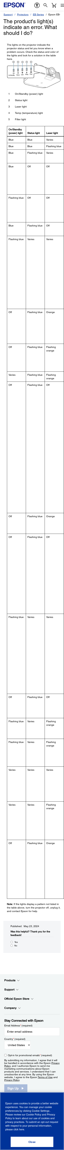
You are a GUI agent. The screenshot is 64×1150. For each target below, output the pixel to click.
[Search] (45, 5)
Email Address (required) (18, 1025)
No (15, 945)
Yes (16, 942)
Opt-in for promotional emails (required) (30, 1055)
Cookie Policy (33, 1114)
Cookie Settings (41, 1110)
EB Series (38, 14)
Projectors (22, 14)
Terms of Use (45, 1077)
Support (8, 14)
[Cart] (54, 5)
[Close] (32, 1142)
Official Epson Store (16, 998)
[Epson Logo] (15, 5)
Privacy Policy (11, 1080)
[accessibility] (37, 5)
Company (10, 1008)
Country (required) (14, 1039)
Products (9, 980)
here (21, 1129)
